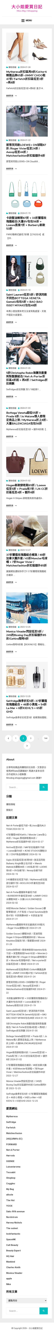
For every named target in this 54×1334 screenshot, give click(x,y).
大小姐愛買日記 (27, 7)
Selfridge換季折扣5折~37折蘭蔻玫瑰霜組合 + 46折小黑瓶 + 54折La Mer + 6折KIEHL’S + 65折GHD (26, 706)
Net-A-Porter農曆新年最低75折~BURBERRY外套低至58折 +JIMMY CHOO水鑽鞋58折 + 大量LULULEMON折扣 (26, 896)
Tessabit (10, 1172)
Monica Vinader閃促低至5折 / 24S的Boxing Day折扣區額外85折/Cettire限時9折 (26, 635)
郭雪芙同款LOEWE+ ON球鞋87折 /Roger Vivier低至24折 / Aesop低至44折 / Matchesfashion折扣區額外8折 (26, 150)
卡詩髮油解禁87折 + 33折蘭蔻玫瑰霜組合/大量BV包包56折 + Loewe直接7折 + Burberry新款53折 (26, 223)
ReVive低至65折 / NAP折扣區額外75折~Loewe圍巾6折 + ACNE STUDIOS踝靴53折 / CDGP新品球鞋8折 (26, 851)
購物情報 (12, 67)
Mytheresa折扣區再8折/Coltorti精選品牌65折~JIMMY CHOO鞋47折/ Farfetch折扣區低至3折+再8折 (26, 77)
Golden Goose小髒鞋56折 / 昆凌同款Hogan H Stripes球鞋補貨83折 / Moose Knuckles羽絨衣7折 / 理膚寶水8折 (25, 937)
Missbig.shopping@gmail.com (20, 778)
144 (46, 738)
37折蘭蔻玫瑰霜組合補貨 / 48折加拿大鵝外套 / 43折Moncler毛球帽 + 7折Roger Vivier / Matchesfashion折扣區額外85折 (26, 560)
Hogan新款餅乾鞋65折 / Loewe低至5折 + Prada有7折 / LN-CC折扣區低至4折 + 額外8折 (27, 488)
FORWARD (11, 1144)
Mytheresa (12, 1116)
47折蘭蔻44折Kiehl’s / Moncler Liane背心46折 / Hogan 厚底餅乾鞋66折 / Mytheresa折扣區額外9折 (26, 838)
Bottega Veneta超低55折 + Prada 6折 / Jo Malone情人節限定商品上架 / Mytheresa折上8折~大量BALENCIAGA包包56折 (27, 418)
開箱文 (9, 810)
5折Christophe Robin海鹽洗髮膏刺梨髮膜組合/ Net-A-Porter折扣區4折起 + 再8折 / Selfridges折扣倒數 (27, 378)
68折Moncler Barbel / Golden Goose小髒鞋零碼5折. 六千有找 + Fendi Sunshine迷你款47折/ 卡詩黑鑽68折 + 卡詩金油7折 (27, 912)
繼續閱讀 (9, 96)
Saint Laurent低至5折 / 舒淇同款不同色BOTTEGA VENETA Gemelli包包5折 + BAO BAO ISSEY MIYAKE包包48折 (26, 300)
